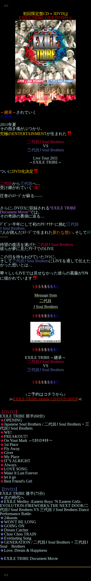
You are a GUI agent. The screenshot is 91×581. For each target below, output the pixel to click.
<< (6, 6)
